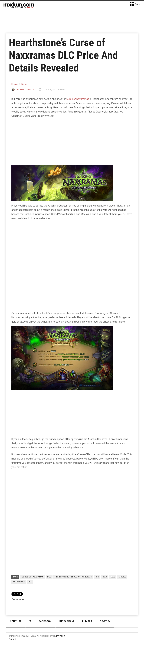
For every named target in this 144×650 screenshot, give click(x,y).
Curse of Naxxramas (77, 99)
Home (14, 84)
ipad (105, 577)
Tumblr (87, 621)
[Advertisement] (72, 499)
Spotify (105, 621)
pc (29, 581)
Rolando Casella (25, 90)
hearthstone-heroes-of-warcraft (73, 577)
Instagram (66, 621)
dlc (49, 577)
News (24, 84)
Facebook (45, 621)
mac (113, 577)
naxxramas (19, 581)
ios (97, 577)
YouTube (15, 621)
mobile (122, 577)
